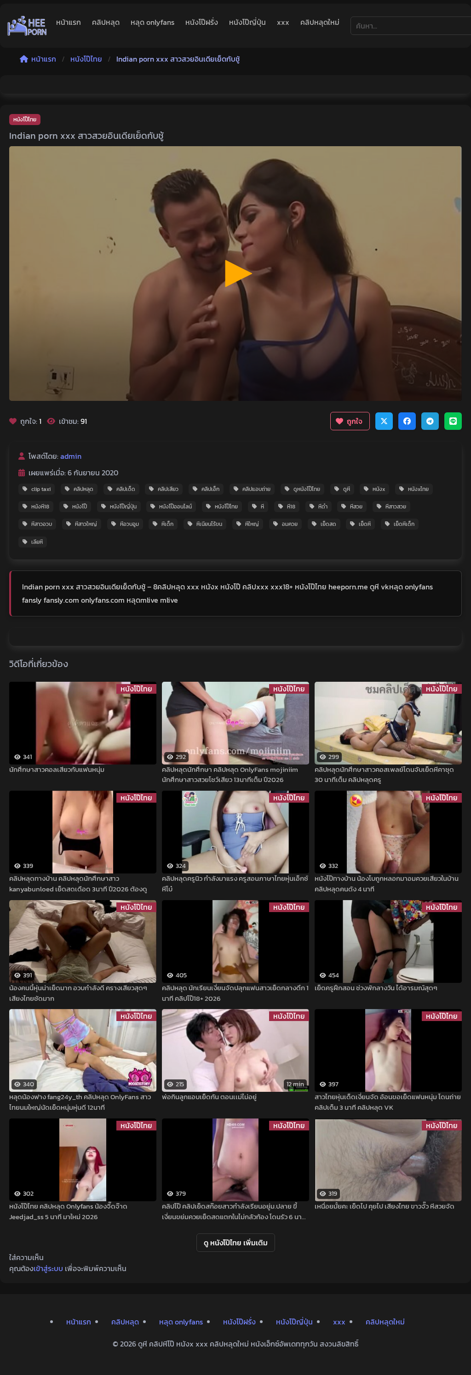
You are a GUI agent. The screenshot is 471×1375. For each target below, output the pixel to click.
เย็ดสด (328, 524)
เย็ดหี (365, 524)
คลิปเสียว (168, 489)
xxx (283, 22)
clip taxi (41, 489)
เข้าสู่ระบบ (48, 1268)
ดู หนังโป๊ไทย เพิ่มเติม (236, 1242)
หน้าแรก (68, 22)
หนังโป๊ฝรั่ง (201, 22)
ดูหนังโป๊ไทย (306, 489)
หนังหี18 (40, 506)
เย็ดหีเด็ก (404, 524)
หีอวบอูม (129, 524)
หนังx (379, 489)
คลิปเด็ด (125, 489)
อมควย (290, 524)
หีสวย (356, 506)
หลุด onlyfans (152, 22)
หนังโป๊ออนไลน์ (175, 506)
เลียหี (37, 542)
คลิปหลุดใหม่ (319, 22)
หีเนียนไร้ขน (209, 524)
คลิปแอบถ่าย (256, 489)
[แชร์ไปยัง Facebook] (407, 421)
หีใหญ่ (252, 524)
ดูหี (346, 489)
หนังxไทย (418, 489)
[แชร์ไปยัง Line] (453, 421)
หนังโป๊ (79, 506)
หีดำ (322, 506)
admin (70, 456)
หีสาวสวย (395, 506)
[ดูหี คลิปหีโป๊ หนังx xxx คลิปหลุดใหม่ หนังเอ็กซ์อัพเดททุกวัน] (27, 26)
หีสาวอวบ (41, 524)
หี (262, 506)
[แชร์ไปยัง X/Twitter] (384, 421)
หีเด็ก (167, 524)
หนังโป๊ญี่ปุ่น (247, 22)
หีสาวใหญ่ (86, 524)
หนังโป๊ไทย (86, 58)
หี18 (291, 506)
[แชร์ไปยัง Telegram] (430, 421)
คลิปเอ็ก (210, 489)
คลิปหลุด (106, 22)
